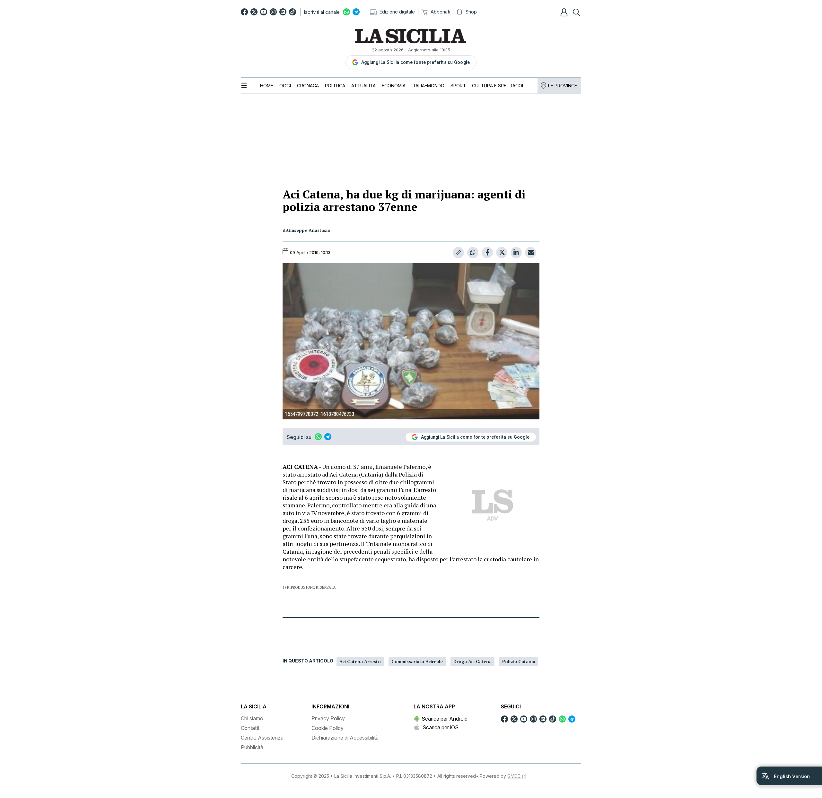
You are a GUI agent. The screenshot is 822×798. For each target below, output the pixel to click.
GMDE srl (516, 776)
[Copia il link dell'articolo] (458, 252)
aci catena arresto (360, 661)
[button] (565, 12)
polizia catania (518, 661)
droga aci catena (472, 661)
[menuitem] (266, 85)
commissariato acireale (417, 661)
